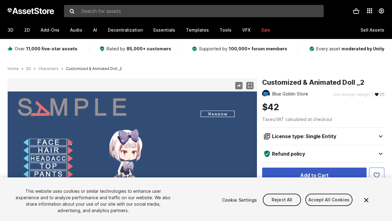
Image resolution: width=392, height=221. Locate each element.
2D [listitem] (28, 69)
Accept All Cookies (328, 200)
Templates (197, 30)
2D (27, 30)
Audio (76, 30)
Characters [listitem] (48, 69)
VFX (246, 30)
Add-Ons (50, 30)
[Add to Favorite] (376, 175)
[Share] (239, 85)
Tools (226, 30)
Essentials (164, 30)
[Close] (366, 200)
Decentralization (125, 30)
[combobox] (194, 11)
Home (13, 69)
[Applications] (369, 10)
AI (95, 30)
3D (10, 30)
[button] (356, 11)
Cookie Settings (239, 200)
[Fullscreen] (250, 85)
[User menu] (381, 11)
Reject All (282, 200)
